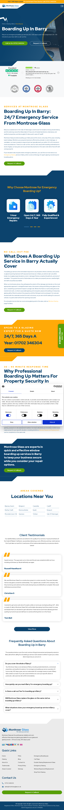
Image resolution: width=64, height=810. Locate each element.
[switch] (24, 415)
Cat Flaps (37, 759)
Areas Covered (6, 769)
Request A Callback (40, 43)
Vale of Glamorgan (52, 514)
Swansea (21, 514)
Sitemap (20, 769)
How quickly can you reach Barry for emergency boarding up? (28, 684)
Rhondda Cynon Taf (11, 514)
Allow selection (32, 422)
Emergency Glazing (10, 155)
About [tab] (53, 391)
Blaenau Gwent (9, 506)
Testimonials (5, 765)
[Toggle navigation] (61, 6)
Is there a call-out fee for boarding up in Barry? (23, 691)
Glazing (8, 24)
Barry (13, 24)
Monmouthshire (23, 510)
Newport (49, 510)
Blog (19, 759)
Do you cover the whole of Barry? (18, 663)
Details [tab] (32, 391)
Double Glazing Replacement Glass (44, 762)
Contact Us (21, 762)
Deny (11, 422)
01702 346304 (9, 783)
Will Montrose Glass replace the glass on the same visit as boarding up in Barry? (27, 699)
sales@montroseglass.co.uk (12, 787)
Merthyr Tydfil (9, 510)
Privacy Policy (22, 765)
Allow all (52, 422)
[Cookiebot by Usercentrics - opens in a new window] (55, 386)
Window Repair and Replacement (49, 430)
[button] (26, 226)
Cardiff (49, 506)
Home (3, 24)
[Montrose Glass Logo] (10, 6)
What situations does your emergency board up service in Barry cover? (29, 709)
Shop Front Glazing (39, 772)
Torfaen (35, 514)
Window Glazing (53, 301)
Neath (35, 510)
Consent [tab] (11, 391)
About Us (5, 762)
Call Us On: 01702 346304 (14, 43)
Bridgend (21, 506)
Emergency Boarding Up (41, 756)
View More (32, 629)
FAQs (19, 756)
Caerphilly (36, 506)
